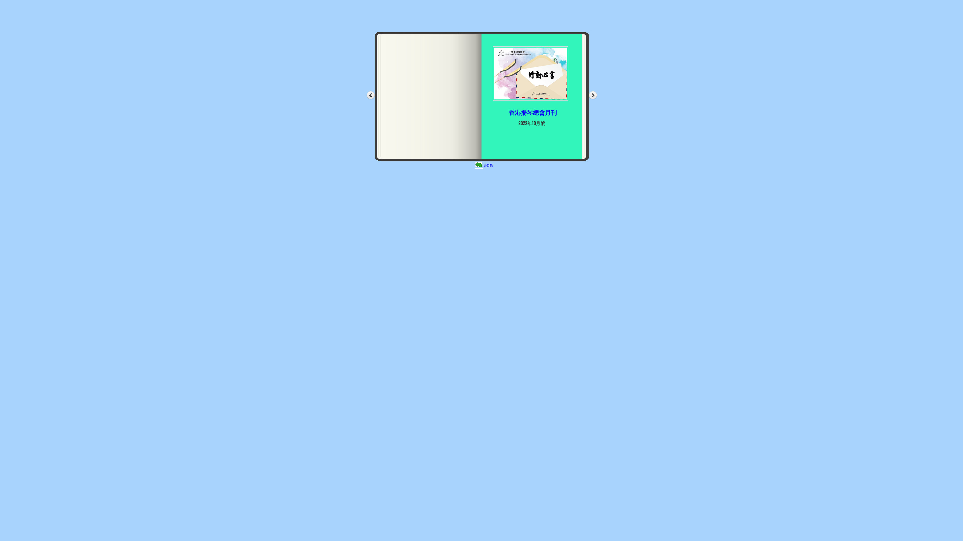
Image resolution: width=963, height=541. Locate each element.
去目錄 (488, 165)
